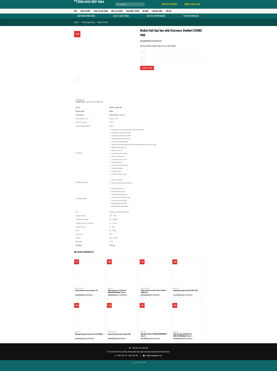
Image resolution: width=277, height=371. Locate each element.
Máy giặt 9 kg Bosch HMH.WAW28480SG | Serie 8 (154, 335)
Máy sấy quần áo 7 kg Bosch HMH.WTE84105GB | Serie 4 (117, 291)
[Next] (129, 54)
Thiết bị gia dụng (100, 11)
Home (76, 22)
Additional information (94, 102)
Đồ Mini (145, 11)
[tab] (80, 102)
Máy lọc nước (117, 11)
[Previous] (82, 54)
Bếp (75, 11)
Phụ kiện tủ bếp (132, 11)
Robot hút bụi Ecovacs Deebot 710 (86, 290)
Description (80, 102)
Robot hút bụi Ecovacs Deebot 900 (119, 334)
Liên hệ (168, 11)
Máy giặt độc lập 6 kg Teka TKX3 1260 (185, 290)
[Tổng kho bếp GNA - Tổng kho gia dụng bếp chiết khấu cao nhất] (93, 4)
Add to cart (147, 68)
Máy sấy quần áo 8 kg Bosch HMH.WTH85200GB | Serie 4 (182, 335)
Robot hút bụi (102, 22)
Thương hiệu (157, 11)
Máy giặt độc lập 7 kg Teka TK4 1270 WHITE (89, 334)
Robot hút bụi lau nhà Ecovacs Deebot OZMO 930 (153, 291)
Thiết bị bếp (85, 11)
